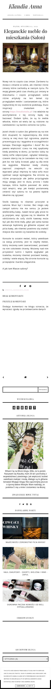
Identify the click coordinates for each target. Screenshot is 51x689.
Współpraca (38, 15)
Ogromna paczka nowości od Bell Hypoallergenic (25, 605)
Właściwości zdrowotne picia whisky (25, 542)
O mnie (27, 15)
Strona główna (14, 15)
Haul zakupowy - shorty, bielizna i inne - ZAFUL (25, 573)
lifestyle (9, 290)
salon (26, 290)
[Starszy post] (47, 377)
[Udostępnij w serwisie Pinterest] (30, 287)
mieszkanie (18, 290)
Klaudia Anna (25, 6)
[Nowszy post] (3, 377)
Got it (30, 686)
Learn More (21, 686)
